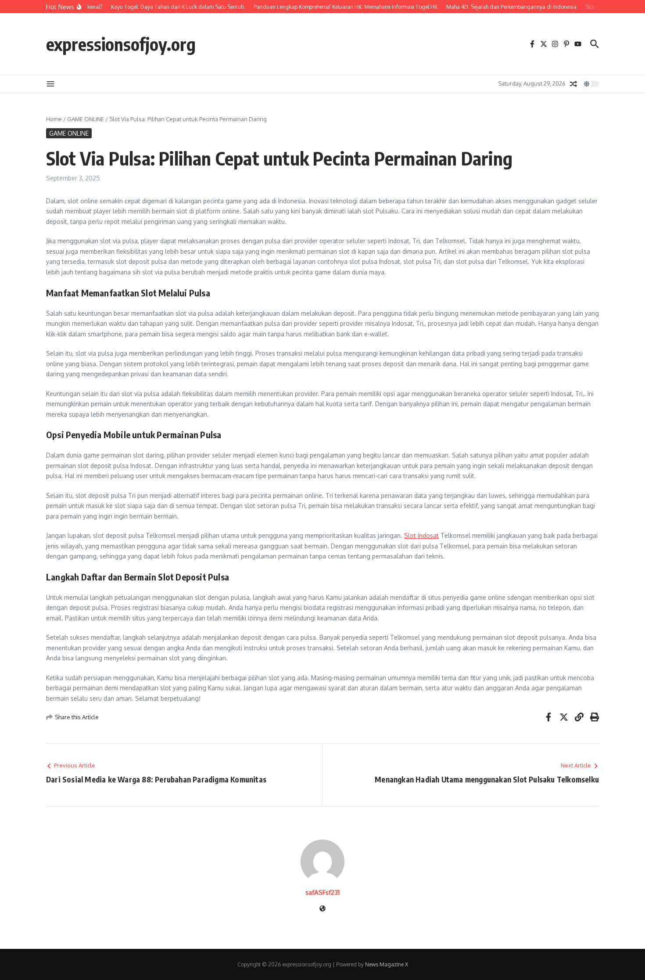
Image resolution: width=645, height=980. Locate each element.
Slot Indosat (421, 535)
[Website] (322, 909)
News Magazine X (386, 964)
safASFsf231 (322, 892)
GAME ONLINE (85, 118)
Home (54, 118)
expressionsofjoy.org (121, 44)
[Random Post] (573, 83)
